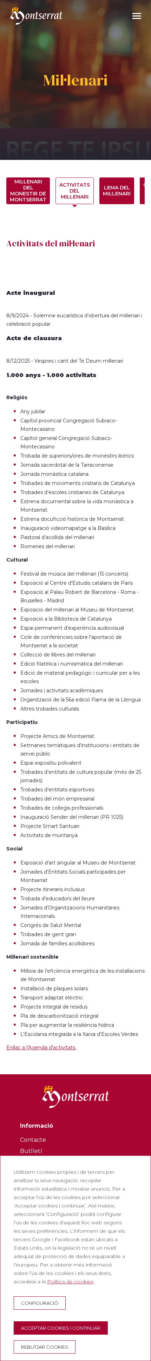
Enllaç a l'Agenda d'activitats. (41, 1047)
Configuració (39, 1303)
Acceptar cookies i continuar (60, 1328)
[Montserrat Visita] (36, 16)
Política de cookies (70, 1281)
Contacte (33, 1139)
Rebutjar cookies (44, 1347)
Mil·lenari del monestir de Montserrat (28, 191)
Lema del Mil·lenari (117, 190)
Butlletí (31, 1151)
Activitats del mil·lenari (74, 191)
